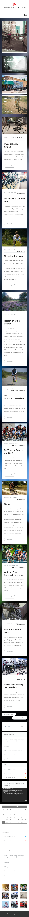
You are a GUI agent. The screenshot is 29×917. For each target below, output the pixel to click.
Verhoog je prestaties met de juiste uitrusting (13, 745)
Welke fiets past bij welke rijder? (13, 686)
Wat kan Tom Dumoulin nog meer (14, 573)
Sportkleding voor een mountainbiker (13, 759)
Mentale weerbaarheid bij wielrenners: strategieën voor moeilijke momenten (14, 740)
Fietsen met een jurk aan (10, 755)
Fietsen (7, 504)
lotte (14, 137)
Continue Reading (9, 166)
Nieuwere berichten (20, 718)
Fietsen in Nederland (9, 769)
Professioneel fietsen (18, 390)
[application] (14, 795)
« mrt (3, 827)
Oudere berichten (8, 714)
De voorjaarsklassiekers (14, 397)
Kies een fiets (21, 137)
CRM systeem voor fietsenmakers (13, 750)
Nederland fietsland (14, 255)
